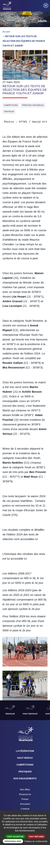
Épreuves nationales (33, 105)
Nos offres (25, 789)
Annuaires (25, 804)
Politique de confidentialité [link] (35, 841)
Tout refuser (36, 837)
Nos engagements (25, 778)
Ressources (25, 794)
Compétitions (11, 105)
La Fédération (25, 751)
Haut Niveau (25, 758)
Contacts (25, 809)
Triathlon (9, 112)
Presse (25, 799)
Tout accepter (15, 837)
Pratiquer (25, 771)
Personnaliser (13, 841)
